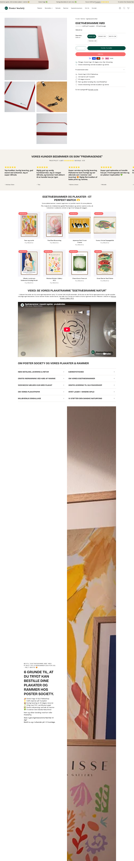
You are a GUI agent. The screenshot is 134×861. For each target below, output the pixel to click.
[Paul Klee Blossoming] (54, 225)
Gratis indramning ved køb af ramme (36, 378)
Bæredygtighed (76, 372)
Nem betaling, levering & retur (33, 372)
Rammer (83, 19)
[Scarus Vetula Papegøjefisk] (105, 225)
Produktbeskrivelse (81, 70)
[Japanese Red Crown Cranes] (79, 225)
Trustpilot (98, 2)
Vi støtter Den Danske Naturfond (85, 398)
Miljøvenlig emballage (29, 398)
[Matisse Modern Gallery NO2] (54, 263)
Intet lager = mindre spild (81, 392)
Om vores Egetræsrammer (81, 378)
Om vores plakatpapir (29, 392)
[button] (40, 8)
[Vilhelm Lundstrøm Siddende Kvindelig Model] (29, 263)
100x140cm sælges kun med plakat (35, 385)
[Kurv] (128, 8)
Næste (131, 176)
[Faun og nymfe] (29, 225)
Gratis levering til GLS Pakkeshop (85, 385)
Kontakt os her (93, 90)
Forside (77, 19)
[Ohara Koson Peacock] (79, 263)
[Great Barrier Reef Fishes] (105, 263)
